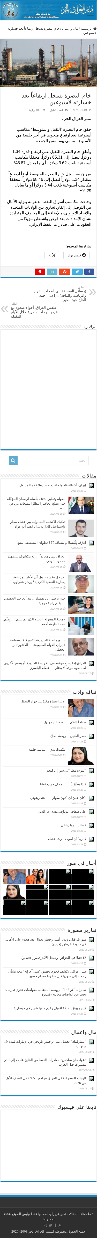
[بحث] (13, 460)
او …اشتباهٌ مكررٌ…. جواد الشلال (42, 701)
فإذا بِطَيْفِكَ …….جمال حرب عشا (63, 784)
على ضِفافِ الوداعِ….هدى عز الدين (62, 811)
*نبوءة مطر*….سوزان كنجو (66, 770)
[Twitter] (50, 1225)
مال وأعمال (70, 28)
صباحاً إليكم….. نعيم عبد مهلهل (64, 722)
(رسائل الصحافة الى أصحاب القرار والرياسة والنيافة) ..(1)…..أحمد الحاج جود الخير (60, 294)
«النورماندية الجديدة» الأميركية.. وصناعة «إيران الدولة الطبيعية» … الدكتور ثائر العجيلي (37, 644)
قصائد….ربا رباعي (73, 825)
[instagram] (45, 1225)
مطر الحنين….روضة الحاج (68, 736)
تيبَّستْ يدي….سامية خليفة (46, 749)
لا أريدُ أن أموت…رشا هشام (67, 839)
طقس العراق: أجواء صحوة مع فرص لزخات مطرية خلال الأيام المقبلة (34, 310)
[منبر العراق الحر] (48, 10)
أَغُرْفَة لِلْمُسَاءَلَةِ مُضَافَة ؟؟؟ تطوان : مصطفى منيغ (51, 543)
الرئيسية (87, 28)
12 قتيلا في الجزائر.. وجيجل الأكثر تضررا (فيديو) (53, 958)
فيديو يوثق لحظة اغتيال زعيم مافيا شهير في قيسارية (50, 1008)
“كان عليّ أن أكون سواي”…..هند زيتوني (58, 798)
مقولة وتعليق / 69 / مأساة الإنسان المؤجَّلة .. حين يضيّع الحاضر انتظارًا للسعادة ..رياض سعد (35, 503)
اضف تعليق (56, 109)
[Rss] (60, 1225)
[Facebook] (55, 1225)
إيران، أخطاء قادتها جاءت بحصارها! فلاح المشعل (52, 485)
